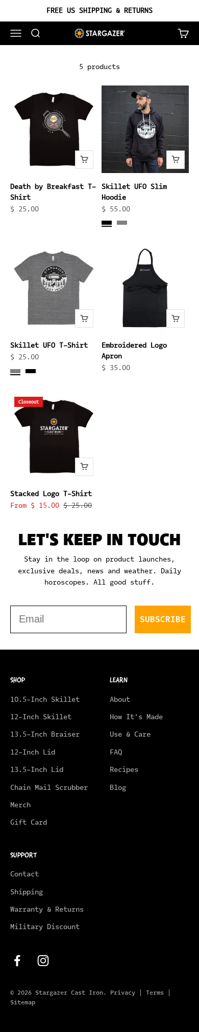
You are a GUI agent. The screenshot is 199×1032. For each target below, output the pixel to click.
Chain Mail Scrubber (49, 787)
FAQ (116, 752)
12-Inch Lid (32, 752)
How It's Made (136, 717)
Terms (155, 992)
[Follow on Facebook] (17, 960)
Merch (20, 805)
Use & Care (130, 734)
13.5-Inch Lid (36, 770)
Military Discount (45, 927)
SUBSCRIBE (163, 619)
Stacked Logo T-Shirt (51, 494)
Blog (118, 787)
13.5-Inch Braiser (45, 734)
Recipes (124, 770)
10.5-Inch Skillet (45, 699)
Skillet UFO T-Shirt (49, 345)
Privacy (122, 992)
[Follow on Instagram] (43, 960)
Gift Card (28, 822)
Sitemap (22, 1002)
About (120, 699)
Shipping (26, 892)
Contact (24, 874)
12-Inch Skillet (40, 717)
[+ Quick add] (84, 159)
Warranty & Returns (47, 909)
